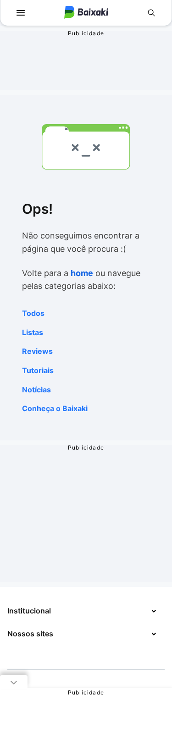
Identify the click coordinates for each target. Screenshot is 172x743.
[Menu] (20, 13)
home (82, 273)
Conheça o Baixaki (55, 408)
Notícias (36, 389)
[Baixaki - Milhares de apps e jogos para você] (86, 13)
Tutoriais (38, 370)
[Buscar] (151, 13)
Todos (33, 313)
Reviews (37, 351)
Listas (32, 332)
